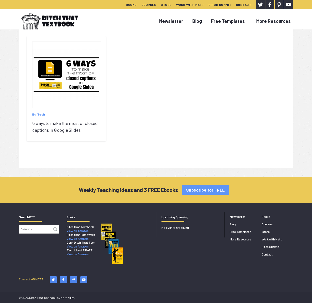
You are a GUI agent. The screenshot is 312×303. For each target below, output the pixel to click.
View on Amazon (78, 231)
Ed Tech (38, 114)
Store (166, 5)
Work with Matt (190, 5)
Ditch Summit (220, 5)
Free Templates (228, 21)
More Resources (273, 21)
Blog (197, 21)
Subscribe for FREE (205, 189)
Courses (148, 5)
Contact (243, 5)
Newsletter (171, 21)
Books (131, 5)
